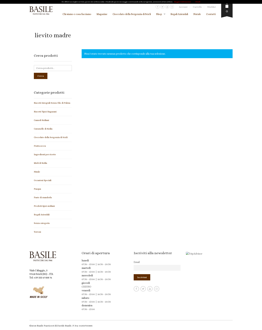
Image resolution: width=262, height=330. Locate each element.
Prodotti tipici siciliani (44, 206)
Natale (197, 14)
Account (183, 7)
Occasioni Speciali (42, 180)
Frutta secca (40, 146)
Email (137, 262)
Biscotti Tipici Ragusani (45, 111)
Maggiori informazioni (182, 2)
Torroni (37, 232)
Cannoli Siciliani (41, 120)
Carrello (197, 7)
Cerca (40, 76)
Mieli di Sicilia (40, 163)
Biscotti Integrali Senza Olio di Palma (52, 103)
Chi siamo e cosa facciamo (77, 14)
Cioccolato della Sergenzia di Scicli (132, 14)
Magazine (102, 14)
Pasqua (37, 189)
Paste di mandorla (43, 197)
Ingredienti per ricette (45, 154)
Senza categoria (42, 223)
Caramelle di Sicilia (43, 129)
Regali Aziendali (179, 14)
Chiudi (197, 2)
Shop (159, 14)
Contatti (211, 14)
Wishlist (211, 7)
